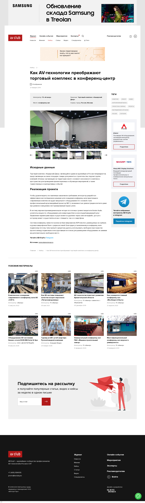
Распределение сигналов (120, 110)
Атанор (124, 99)
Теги (87, 40)
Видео (66, 40)
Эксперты (75, 36)
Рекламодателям (114, 36)
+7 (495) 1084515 (14, 473)
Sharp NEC (115, 99)
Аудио (131, 99)
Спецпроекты (76, 40)
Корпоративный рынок (119, 102)
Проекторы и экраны (118, 106)
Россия (114, 113)
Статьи (58, 40)
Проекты (131, 106)
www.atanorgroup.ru (46, 242)
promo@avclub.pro (15, 476)
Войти (115, 477)
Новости (33, 40)
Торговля (123, 113)
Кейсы (50, 40)
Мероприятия (61, 36)
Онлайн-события (46, 36)
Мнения (42, 40)
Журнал (33, 36)
